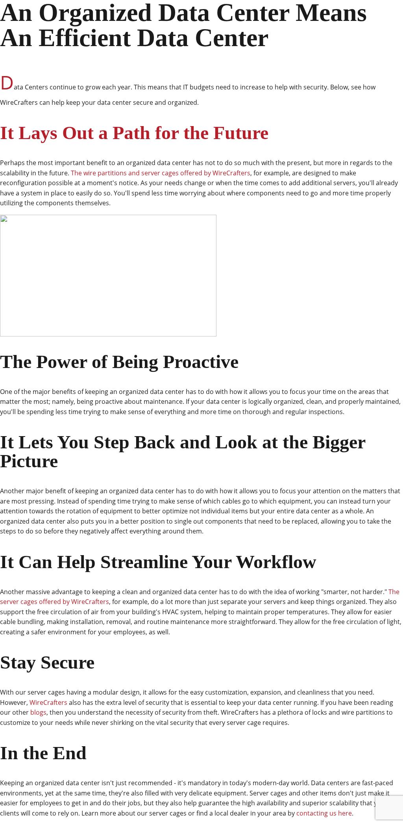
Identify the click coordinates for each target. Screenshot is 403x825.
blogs (38, 712)
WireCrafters (48, 702)
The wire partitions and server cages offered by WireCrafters (160, 173)
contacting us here (324, 813)
